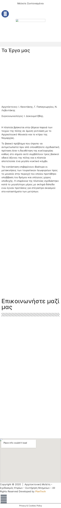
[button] (30, 44)
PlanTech (40, 491)
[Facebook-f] (5, 13)
